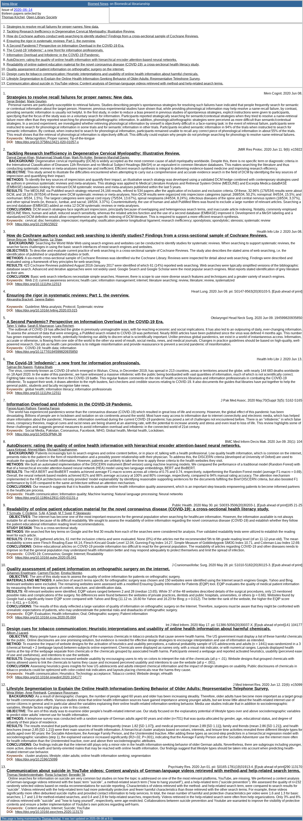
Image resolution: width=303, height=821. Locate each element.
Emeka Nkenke (71, 573)
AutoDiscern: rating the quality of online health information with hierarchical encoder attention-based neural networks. (92, 59)
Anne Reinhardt (35, 692)
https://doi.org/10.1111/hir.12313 (38, 284)
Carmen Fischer (48, 573)
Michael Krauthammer (62, 449)
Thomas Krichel (13, 17)
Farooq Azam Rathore (21, 408)
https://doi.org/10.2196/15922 (36, 224)
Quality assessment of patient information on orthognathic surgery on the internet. (65, 69)
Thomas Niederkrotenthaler (25, 774)
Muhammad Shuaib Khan (53, 157)
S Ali (42, 513)
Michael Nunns (38, 239)
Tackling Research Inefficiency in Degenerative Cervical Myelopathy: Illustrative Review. (71, 31)
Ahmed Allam (37, 449)
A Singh (51, 513)
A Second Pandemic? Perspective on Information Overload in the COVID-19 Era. (65, 45)
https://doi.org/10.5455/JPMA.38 (38, 434)
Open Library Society (41, 17)
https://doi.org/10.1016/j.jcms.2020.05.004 (45, 617)
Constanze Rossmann (63, 692)
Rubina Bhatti (43, 367)
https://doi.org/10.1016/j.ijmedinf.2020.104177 (48, 677)
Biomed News (98, 4)
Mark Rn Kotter (82, 157)
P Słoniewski (81, 513)
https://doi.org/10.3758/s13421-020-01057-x (47, 142)
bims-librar (10, 4)
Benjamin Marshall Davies (111, 157)
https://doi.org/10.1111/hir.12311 (38, 393)
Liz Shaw (56, 239)
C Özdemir (29, 513)
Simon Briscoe (16, 239)
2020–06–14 (23, 10)
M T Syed (65, 513)
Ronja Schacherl (56, 774)
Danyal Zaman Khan (20, 157)
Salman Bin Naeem (20, 367)
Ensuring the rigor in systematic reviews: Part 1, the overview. (51, 41)
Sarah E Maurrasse (40, 325)
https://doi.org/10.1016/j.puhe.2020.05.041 (45, 557)
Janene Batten (44, 299)
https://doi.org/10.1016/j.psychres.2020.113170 (49, 812)
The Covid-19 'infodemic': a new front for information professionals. (55, 50)
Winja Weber (15, 692)
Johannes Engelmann (21, 573)
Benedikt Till (77, 774)
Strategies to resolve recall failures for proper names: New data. (53, 26)
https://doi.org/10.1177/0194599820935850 (46, 351)
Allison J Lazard (17, 632)
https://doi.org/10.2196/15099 (36, 759)
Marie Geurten (36, 101)
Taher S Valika (16, 325)
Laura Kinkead (16, 449)
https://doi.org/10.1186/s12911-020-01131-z (46, 498)
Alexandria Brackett (20, 299)
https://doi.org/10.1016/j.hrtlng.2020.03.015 (46, 310)
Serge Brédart (16, 101)
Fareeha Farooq (48, 408)
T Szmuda (14, 513)
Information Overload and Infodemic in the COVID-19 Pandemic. (53, 55)
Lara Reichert (64, 325)
